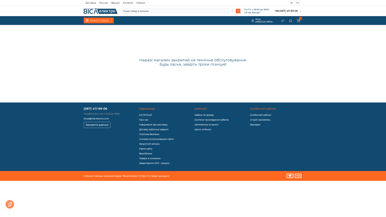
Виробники (145, 153)
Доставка (91, 3)
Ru (297, 3)
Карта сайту (145, 148)
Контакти (128, 3)
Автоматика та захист (207, 124)
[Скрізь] (232, 11)
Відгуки (115, 3)
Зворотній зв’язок (149, 144)
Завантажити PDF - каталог (154, 163)
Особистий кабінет (260, 115)
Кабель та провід (204, 115)
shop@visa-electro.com (96, 118)
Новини (140, 3)
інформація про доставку (153, 124)
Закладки (255, 124)
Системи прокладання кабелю (212, 119)
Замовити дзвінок (97, 124)
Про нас (103, 3)
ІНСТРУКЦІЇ (145, 115)
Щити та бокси (203, 129)
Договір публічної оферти (153, 129)
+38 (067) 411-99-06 (286, 10)
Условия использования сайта (156, 139)
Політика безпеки (149, 134)
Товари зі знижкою (150, 158)
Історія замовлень (260, 119)
